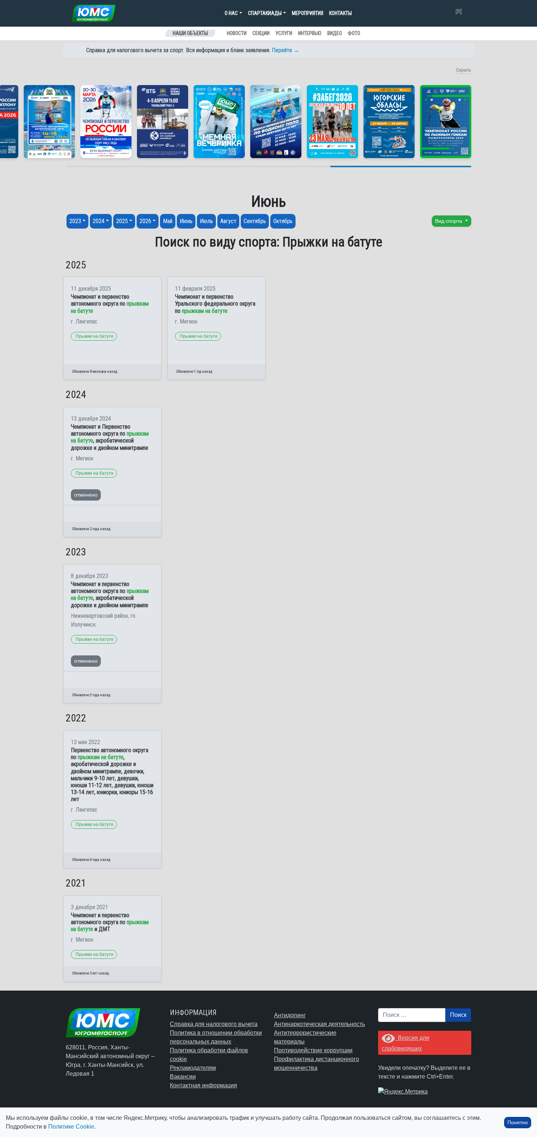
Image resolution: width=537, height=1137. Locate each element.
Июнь (186, 221)
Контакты (340, 13)
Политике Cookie (71, 1126)
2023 (75, 221)
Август (228, 221)
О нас (231, 13)
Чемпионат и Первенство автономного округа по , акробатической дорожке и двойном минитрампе (110, 437)
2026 (145, 221)
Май (167, 221)
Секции (261, 33)
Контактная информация (203, 1085)
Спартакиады (265, 13)
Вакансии (183, 1076)
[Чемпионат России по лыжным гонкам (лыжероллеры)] (445, 121)
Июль (206, 221)
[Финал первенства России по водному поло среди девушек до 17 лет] (275, 121)
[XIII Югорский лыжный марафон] (162, 121)
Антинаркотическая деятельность (319, 1024)
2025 (122, 221)
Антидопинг (290, 1015)
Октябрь (283, 221)
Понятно (517, 1122)
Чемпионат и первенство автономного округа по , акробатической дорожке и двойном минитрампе (110, 595)
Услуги (283, 33)
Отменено (86, 495)
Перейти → (285, 50)
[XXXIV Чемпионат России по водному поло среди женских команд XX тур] (49, 121)
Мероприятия (307, 13)
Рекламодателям (193, 1068)
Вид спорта (449, 221)
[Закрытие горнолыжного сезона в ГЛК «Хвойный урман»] (219, 121)
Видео (334, 33)
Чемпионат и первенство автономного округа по (110, 303)
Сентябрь (255, 221)
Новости (237, 33)
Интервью (309, 33)
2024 (98, 221)
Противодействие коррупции (313, 1050)
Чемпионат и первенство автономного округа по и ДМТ (110, 922)
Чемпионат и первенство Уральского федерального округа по (215, 303)
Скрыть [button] (463, 70)
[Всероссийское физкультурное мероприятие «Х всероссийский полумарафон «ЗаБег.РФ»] (332, 121)
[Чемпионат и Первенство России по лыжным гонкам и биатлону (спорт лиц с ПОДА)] (106, 121)
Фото (354, 33)
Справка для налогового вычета (214, 1024)
